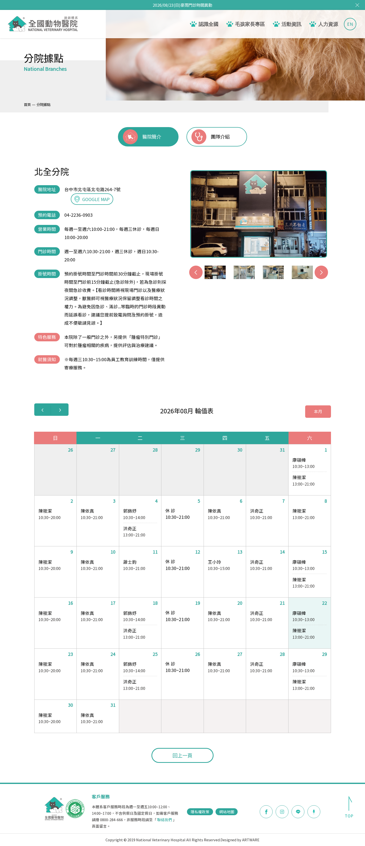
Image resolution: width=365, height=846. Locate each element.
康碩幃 (299, 460)
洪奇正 (130, 528)
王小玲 (214, 562)
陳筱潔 (299, 477)
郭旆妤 (130, 511)
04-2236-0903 (78, 215)
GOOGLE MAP (96, 199)
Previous (196, 272)
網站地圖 (226, 811)
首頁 (27, 104)
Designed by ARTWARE (239, 839)
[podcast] (314, 811)
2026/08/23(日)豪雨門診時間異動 (182, 5)
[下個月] (60, 410)
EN (350, 24)
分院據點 (43, 104)
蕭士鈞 (130, 562)
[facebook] (266, 812)
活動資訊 (291, 24)
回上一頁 (182, 755)
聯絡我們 (164, 819)
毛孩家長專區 (250, 24)
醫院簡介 (151, 136)
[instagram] (282, 812)
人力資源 (328, 24)
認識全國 (209, 24)
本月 (318, 411)
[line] (298, 812)
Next (321, 272)
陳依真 (87, 511)
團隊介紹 (220, 136)
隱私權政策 (200, 811)
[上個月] (42, 410)
